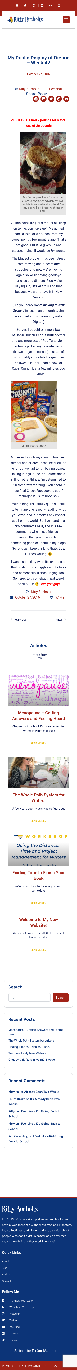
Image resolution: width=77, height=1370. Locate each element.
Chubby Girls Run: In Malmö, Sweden (32, 1059)
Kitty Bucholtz (20, 1208)
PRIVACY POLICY (12, 1366)
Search (15, 987)
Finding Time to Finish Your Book (29, 1047)
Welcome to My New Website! (27, 1053)
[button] (66, 19)
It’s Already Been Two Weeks (39, 1091)
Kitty (11, 1091)
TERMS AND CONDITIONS (41, 1366)
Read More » (38, 743)
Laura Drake (16, 1099)
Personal (55, 89)
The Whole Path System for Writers (31, 1040)
